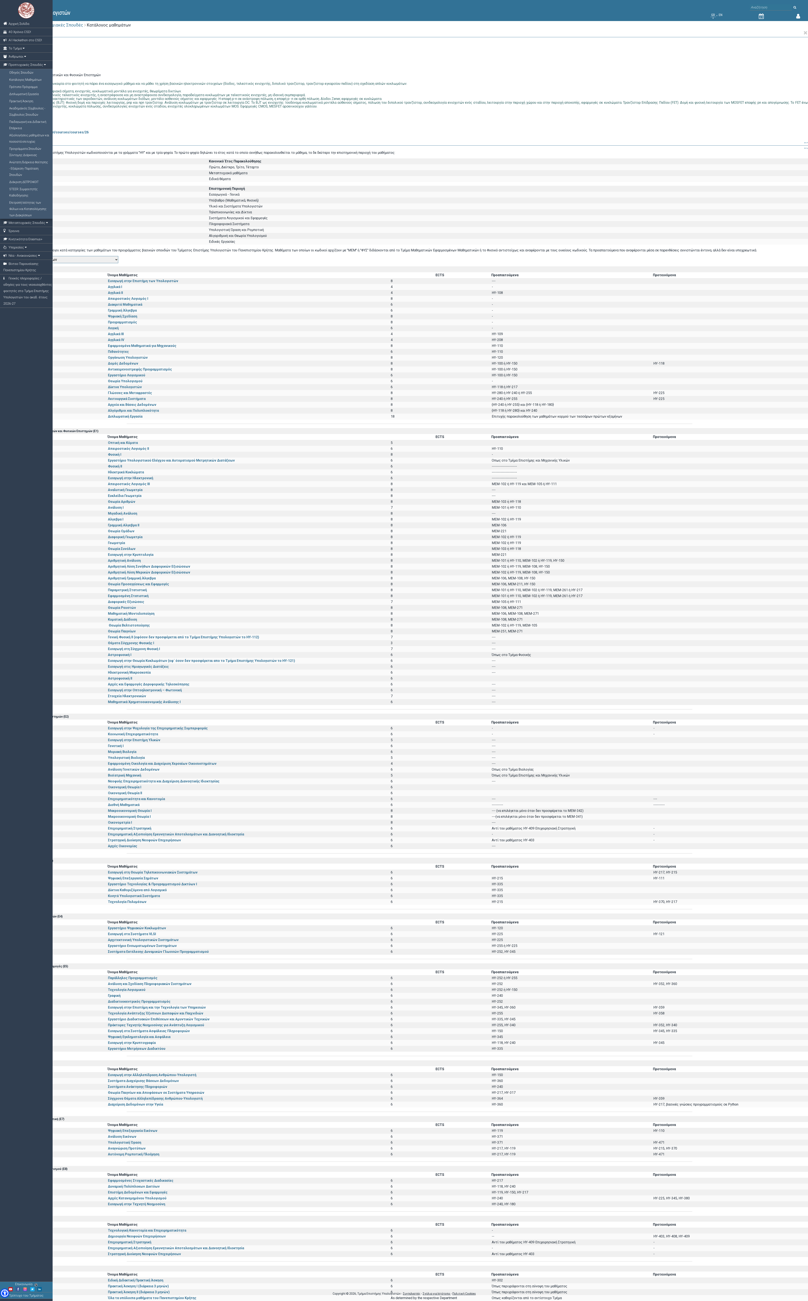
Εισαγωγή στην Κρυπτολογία (130, 555)
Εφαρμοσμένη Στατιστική (128, 596)
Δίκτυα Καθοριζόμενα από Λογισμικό (137, 890)
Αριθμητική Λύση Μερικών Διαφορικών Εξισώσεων (149, 572)
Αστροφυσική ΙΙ (120, 678)
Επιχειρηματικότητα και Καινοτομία (136, 799)
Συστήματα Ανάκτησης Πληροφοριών (137, 1087)
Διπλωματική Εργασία (24, 94)
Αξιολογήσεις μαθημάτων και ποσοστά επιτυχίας (29, 138)
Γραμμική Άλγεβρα (122, 310)
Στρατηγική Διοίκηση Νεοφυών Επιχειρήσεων (144, 840)
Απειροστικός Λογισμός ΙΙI (129, 484)
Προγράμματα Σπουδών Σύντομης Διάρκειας (25, 152)
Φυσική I (114, 455)
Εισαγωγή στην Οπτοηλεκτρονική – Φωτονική (145, 690)
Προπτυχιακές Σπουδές (60, 25)
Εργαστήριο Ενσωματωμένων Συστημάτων (142, 946)
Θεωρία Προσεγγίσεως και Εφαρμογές (138, 584)
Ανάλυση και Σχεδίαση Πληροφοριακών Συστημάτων (149, 984)
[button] (4, 1293)
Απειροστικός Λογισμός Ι (128, 299)
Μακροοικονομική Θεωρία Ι (130, 811)
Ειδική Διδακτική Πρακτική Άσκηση (135, 1280)
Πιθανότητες (118, 352)
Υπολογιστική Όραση (124, 1142)
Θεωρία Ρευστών (122, 608)
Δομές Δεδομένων (123, 363)
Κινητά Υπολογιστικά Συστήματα (134, 896)
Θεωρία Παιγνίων (122, 631)
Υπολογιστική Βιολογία (126, 758)
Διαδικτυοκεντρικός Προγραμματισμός (139, 1002)
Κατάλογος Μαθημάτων (25, 79)
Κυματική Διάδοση (122, 619)
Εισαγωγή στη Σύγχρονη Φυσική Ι (134, 649)
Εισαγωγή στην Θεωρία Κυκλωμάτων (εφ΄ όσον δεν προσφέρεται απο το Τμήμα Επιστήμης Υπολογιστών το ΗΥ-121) (201, 661)
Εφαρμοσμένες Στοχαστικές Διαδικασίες (140, 1181)
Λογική (113, 328)
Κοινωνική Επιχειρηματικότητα (133, 734)
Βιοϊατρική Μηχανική (124, 775)
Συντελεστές (411, 1293)
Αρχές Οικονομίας (122, 846)
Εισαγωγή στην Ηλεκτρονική (130, 478)
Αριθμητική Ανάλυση (124, 561)
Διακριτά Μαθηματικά (125, 305)
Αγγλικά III (116, 334)
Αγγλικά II (115, 293)
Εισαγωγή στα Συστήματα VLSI (132, 934)
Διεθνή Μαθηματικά (124, 805)
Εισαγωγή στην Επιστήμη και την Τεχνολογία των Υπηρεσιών (157, 1007)
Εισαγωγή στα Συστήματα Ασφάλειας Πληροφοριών (149, 1031)
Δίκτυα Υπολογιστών (125, 387)
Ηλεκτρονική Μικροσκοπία (129, 672)
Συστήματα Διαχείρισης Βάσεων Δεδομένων (143, 1081)
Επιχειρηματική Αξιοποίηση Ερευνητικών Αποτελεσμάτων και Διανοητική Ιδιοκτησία (176, 834)
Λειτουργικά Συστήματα (127, 399)
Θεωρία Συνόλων (122, 549)
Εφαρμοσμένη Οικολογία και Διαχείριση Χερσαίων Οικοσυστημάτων (162, 764)
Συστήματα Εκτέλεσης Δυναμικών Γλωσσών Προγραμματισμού (158, 952)
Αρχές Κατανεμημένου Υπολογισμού (137, 1198)
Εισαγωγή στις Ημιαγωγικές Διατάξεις (138, 667)
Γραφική (114, 996)
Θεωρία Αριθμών (121, 502)
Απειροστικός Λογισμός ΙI (128, 449)
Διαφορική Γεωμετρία (125, 537)
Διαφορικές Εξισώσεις (126, 602)
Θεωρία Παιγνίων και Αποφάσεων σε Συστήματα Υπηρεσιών (156, 1093)
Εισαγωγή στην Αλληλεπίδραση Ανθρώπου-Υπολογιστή (152, 1075)
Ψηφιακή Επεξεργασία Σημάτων (133, 878)
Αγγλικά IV (116, 340)
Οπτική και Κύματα (123, 443)
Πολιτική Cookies (464, 1293)
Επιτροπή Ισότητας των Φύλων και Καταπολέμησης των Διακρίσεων (28, 209)
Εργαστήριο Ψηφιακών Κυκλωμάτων (137, 928)
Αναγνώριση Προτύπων (127, 1148)
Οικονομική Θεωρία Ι (124, 787)
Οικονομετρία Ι (120, 822)
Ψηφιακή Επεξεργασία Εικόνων (132, 1131)
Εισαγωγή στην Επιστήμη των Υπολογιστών (143, 281)
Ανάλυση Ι (116, 508)
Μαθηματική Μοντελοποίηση (131, 614)
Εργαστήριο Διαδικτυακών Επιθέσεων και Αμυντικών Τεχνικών (159, 1019)
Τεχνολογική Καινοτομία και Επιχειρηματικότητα (147, 1230)
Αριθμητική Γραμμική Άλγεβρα (132, 578)
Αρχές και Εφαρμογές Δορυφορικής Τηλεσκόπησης (148, 684)
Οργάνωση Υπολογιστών (128, 358)
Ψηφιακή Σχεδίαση (122, 316)
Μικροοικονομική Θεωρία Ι (129, 817)
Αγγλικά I (115, 287)
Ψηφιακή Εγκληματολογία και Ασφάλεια (139, 1037)
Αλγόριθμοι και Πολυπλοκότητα (133, 411)
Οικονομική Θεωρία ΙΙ (125, 793)
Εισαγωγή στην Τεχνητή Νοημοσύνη (136, 1204)
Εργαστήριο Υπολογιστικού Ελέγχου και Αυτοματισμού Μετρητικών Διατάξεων (171, 460)
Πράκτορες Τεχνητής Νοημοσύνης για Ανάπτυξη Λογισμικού (156, 1025)
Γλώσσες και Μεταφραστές (130, 393)
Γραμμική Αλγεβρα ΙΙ (123, 525)
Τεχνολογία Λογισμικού (126, 990)
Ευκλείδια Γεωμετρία (124, 496)
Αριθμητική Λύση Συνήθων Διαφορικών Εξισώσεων (149, 566)
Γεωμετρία (116, 543)
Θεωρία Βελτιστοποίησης (132, 625)
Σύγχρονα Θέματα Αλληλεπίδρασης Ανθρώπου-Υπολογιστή (155, 1099)
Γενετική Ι (116, 746)
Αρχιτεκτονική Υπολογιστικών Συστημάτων (143, 940)
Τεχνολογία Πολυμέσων (127, 902)
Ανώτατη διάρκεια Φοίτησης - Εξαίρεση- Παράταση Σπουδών (28, 169)
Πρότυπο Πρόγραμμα (23, 87)
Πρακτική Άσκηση (21, 101)
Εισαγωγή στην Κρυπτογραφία (132, 1043)
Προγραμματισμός (122, 322)
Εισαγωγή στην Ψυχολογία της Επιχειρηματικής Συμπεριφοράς (158, 728)
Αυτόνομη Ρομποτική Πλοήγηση (133, 1154)
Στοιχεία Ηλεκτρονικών (127, 696)
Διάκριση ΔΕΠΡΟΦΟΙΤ (24, 182)
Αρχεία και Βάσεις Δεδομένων (132, 405)
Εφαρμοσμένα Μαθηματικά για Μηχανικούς (142, 346)
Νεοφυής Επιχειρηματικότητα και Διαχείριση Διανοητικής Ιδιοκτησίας (163, 781)
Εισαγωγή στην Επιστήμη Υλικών (134, 740)
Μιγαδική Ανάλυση (122, 513)
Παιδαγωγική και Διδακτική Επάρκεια (27, 125)
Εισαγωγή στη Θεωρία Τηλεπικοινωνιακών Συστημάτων (153, 872)
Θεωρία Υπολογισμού (125, 381)
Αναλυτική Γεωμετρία (125, 490)
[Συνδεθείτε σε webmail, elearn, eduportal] (798, 17)
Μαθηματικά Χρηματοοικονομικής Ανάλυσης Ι (144, 702)
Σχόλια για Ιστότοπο (437, 1293)
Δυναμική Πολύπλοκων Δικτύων (134, 1186)
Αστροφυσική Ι (119, 655)
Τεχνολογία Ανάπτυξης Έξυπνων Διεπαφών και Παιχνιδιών (155, 1013)
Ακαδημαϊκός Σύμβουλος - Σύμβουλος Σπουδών (27, 111)
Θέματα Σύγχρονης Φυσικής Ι (131, 643)
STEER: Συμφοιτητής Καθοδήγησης (23, 192)
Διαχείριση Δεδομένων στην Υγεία (135, 1104)
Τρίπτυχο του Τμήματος (26, 1295)
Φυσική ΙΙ (115, 466)
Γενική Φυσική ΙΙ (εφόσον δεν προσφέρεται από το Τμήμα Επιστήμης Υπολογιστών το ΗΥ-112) (183, 637)
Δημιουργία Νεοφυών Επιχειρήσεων (137, 1236)
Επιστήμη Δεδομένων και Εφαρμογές (137, 1192)
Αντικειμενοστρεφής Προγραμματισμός (140, 369)
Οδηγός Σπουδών (21, 72)
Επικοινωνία (23, 1284)
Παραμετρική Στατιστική (127, 590)
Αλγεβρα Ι (115, 519)
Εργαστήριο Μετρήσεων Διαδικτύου (136, 1049)
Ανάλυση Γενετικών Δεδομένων (133, 769)
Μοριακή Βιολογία (122, 752)
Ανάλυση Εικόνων (122, 1137)
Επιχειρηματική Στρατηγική (129, 828)
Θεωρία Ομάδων (121, 531)
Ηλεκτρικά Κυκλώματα (140, 472)
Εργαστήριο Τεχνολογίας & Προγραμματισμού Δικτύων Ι (152, 884)
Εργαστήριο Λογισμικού (126, 375)
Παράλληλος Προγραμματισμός (132, 978)
